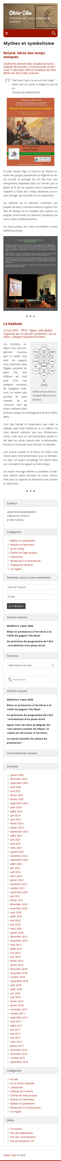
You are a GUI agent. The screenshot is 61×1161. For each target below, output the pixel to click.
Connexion (16, 1128)
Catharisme (16, 556)
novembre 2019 (18, 940)
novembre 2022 (18, 855)
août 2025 (15, 787)
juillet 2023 (16, 835)
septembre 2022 (19, 859)
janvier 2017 (17, 1045)
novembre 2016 (18, 1054)
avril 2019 (15, 956)
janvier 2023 (17, 851)
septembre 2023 (19, 831)
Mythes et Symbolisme (22, 540)
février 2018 (16, 1001)
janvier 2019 (17, 965)
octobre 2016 (17, 1057)
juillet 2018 (16, 989)
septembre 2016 (19, 1061)
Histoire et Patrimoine (22, 544)
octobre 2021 (17, 888)
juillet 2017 (16, 1025)
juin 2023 (15, 839)
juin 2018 (15, 993)
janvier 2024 (17, 827)
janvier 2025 (17, 799)
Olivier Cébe (20, 12)
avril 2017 (15, 1037)
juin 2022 (15, 868)
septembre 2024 (19, 803)
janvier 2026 (17, 775)
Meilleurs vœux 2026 (20, 625)
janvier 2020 (17, 932)
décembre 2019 (18, 936)
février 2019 (16, 960)
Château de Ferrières (21, 564)
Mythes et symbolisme (22, 1103)
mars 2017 (16, 1041)
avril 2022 (15, 872)
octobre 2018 (17, 977)
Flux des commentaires (23, 1137)
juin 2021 (15, 896)
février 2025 (16, 795)
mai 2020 (15, 920)
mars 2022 (16, 876)
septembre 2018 (19, 981)
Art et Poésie (17, 548)
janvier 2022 (17, 880)
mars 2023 (16, 847)
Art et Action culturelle (22, 1083)
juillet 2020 (16, 916)
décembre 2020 (18, 904)
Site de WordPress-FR (22, 1141)
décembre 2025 (18, 779)
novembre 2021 (18, 884)
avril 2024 (15, 819)
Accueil (14, 1079)
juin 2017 (15, 1029)
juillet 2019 (16, 948)
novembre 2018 (18, 973)
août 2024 (15, 807)
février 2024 (16, 823)
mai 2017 (15, 1033)
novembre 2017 (18, 1009)
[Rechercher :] (30, 680)
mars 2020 (16, 928)
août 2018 (15, 985)
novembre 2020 (18, 908)
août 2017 (15, 1021)
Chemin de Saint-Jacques (23, 552)
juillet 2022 (16, 863)
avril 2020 (15, 924)
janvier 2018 (17, 1005)
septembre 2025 (19, 783)
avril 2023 (15, 843)
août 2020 (15, 912)
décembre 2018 (18, 969)
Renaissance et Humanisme (25, 560)
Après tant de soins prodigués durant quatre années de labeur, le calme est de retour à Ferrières (29, 729)
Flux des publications (21, 1133)
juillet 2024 (16, 811)
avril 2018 (15, 997)
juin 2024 (15, 815)
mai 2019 (15, 952)
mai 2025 (15, 791)
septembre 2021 (19, 892)
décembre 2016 (18, 1049)
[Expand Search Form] (54, 33)
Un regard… (16, 569)
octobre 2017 (17, 1013)
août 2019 (15, 944)
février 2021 (16, 900)
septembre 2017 (19, 1017)
